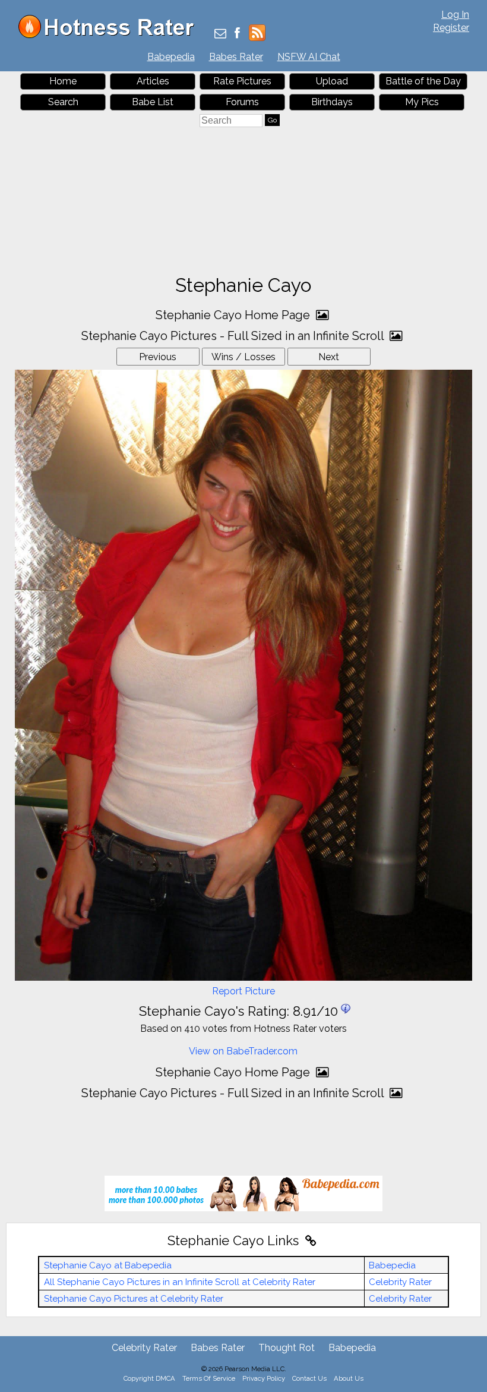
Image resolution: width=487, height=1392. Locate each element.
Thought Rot (286, 1347)
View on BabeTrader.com (243, 1051)
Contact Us (309, 1378)
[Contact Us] (220, 34)
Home (63, 81)
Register (451, 27)
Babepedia (171, 56)
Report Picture (243, 991)
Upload (332, 81)
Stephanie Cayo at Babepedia (108, 1265)
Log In (455, 14)
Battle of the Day (423, 81)
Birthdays (332, 102)
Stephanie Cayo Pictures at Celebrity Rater (133, 1298)
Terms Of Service (208, 1378)
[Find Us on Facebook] (237, 34)
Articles (153, 81)
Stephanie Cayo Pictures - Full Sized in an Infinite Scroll (234, 336)
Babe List (152, 102)
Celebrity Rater (400, 1282)
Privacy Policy (263, 1378)
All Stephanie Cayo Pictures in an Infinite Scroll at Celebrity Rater (179, 1282)
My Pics (422, 102)
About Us (348, 1378)
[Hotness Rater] (110, 35)
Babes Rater (236, 56)
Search (63, 102)
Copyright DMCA (149, 1378)
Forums (242, 102)
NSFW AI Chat (308, 56)
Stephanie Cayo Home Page (234, 315)
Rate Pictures (242, 81)
